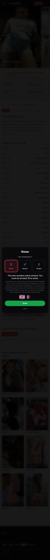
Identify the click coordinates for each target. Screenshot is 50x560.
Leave (25, 309)
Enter (25, 303)
